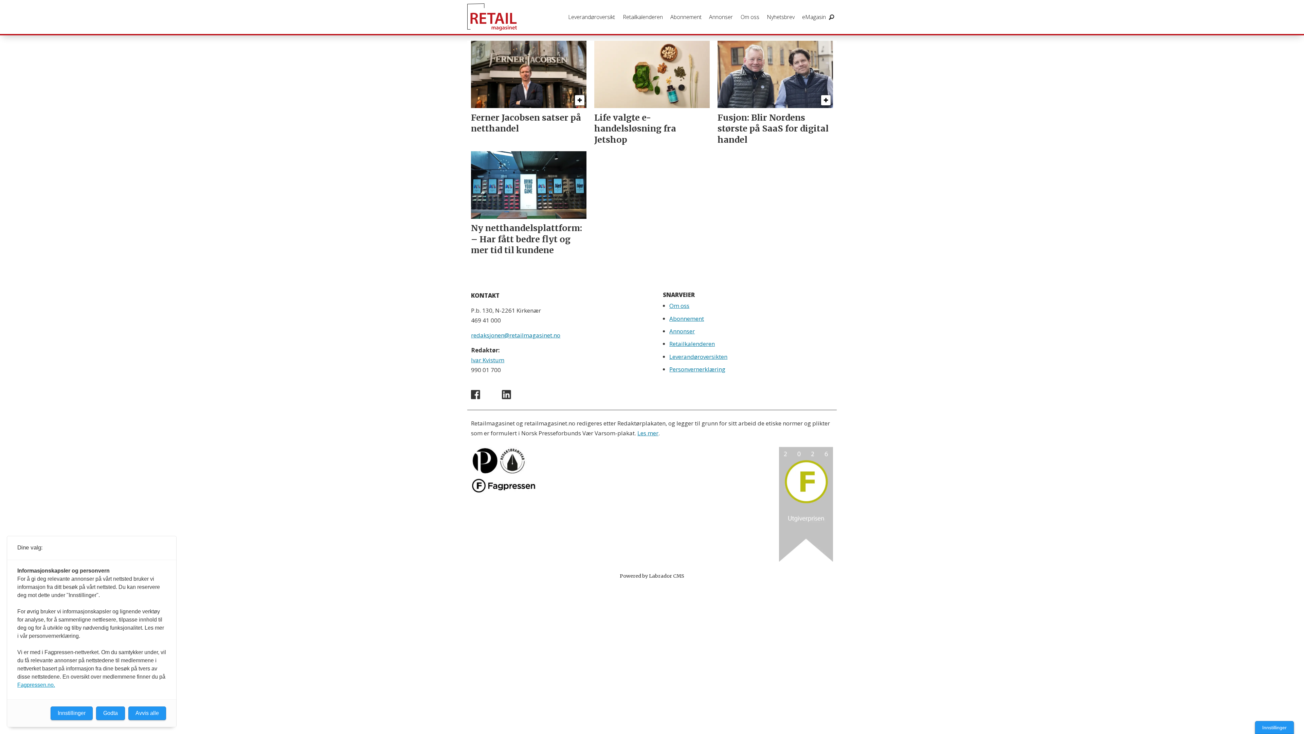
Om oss (750, 17)
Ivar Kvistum (487, 360)
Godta (110, 713)
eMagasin (814, 17)
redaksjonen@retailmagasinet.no (515, 335)
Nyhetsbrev (781, 17)
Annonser (721, 17)
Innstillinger (1274, 727)
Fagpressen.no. (36, 685)
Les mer (647, 433)
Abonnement (686, 17)
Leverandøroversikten (698, 357)
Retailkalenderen (643, 17)
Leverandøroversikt (591, 17)
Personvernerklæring (697, 369)
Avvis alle (147, 713)
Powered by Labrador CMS (652, 576)
